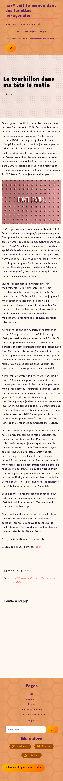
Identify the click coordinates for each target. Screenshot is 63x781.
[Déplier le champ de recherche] (10, 48)
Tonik (37, 547)
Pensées (34, 578)
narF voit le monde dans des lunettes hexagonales (30, 10)
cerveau (25, 578)
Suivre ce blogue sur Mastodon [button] (23, 767)
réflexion (44, 578)
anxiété (16, 578)
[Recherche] (52, 729)
